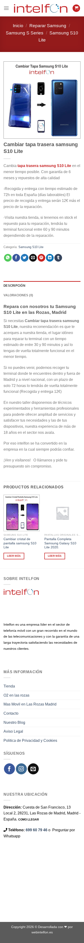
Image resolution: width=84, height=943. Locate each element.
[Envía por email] (33, 258)
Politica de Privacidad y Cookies (30, 741)
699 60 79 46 (36, 830)
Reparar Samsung (47, 25)
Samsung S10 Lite (30, 247)
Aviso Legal (13, 731)
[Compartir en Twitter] (24, 258)
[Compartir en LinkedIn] (50, 258)
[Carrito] (76, 8)
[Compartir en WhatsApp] (8, 258)
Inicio (18, 25)
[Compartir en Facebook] (16, 258)
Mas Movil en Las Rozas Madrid (30, 704)
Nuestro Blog (14, 722)
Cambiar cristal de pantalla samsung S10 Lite (20, 543)
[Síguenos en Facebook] (9, 768)
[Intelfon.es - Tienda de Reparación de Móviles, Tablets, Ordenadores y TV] (41, 8)
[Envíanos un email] (33, 768)
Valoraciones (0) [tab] (18, 295)
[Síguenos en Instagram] (21, 768)
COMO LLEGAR (28, 819)
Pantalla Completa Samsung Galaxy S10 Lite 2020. (60, 543)
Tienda (9, 686)
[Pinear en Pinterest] (41, 258)
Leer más (14, 555)
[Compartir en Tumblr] (58, 258)
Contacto (11, 713)
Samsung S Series (24, 32)
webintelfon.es (42, 932)
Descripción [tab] (14, 285)
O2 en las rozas (16, 695)
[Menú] (6, 8)
